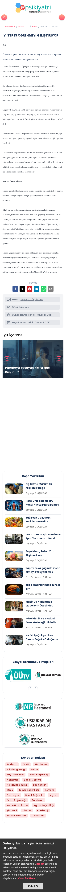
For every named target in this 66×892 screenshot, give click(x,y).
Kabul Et (33, 886)
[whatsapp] (43, 289)
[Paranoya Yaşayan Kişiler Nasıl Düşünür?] (33, 359)
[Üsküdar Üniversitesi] (33, 739)
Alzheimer (12, 779)
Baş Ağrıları (39, 784)
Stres (34, 26)
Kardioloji (42, 810)
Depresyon (13, 795)
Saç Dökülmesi (15, 774)
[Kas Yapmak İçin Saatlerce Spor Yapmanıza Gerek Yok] (14, 539)
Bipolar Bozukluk (16, 815)
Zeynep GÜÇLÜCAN (32, 299)
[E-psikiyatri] (33, 8)
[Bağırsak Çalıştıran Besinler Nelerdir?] (14, 522)
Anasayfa (10, 26)
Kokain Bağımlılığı (17, 784)
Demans (49, 790)
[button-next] (36, 688)
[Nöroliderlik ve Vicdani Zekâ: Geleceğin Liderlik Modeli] (14, 623)
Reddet (40, 863)
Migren (53, 795)
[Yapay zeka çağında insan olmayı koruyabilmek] (14, 573)
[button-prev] (30, 688)
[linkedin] (36, 289)
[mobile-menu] (62, 17)
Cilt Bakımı (38, 815)
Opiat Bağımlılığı (16, 800)
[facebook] (15, 289)
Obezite (26, 810)
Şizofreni (12, 810)
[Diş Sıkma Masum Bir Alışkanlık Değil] (14, 488)
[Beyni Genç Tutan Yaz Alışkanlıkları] (14, 556)
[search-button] (4, 17)
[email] (51, 289)
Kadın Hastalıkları (17, 805)
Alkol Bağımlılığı (16, 769)
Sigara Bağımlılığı (43, 805)
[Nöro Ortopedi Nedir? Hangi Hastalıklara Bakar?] (14, 505)
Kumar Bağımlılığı (29, 790)
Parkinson (37, 800)
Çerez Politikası (26, 878)
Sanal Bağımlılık (34, 795)
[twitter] (22, 289)
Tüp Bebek (41, 764)
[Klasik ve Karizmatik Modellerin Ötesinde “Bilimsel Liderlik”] (14, 606)
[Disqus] (33, 423)
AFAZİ (26, 764)
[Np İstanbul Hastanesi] (33, 706)
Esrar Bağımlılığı (39, 774)
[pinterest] (29, 289)
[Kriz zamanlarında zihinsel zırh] (14, 589)
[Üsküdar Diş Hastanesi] (33, 722)
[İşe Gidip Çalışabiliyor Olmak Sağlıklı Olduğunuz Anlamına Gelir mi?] (14, 640)
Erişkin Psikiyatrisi (23, 26)
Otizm (34, 769)
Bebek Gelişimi (32, 779)
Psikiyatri (12, 764)
